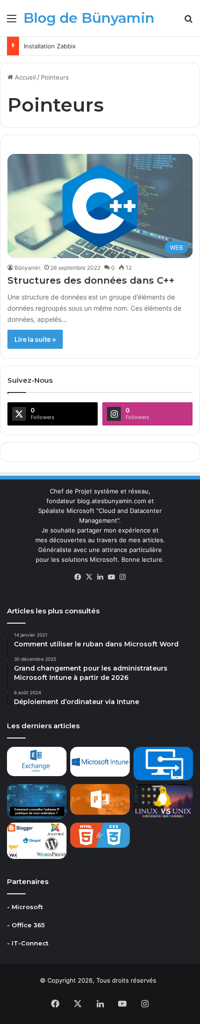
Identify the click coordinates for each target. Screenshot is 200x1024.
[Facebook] (77, 577)
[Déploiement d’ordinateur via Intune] (163, 763)
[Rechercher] (188, 21)
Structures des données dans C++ (90, 280)
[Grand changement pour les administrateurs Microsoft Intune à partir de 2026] (100, 762)
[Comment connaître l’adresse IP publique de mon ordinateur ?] (37, 801)
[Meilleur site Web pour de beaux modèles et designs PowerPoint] (100, 799)
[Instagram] (122, 577)
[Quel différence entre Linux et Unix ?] (163, 801)
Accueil (24, 77)
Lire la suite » (35, 339)
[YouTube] (111, 577)
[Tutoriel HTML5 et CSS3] (100, 835)
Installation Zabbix (50, 46)
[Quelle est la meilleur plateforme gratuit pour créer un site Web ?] (37, 841)
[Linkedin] (100, 577)
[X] (88, 577)
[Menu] (11, 21)
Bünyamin (27, 267)
